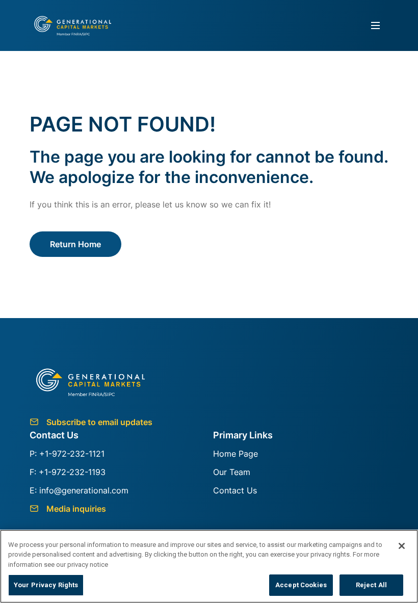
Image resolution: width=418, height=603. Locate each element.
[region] (209, 566)
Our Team (231, 472)
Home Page (235, 454)
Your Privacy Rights (46, 585)
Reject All (371, 585)
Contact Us (235, 490)
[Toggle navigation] (375, 26)
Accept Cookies (301, 585)
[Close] (401, 546)
